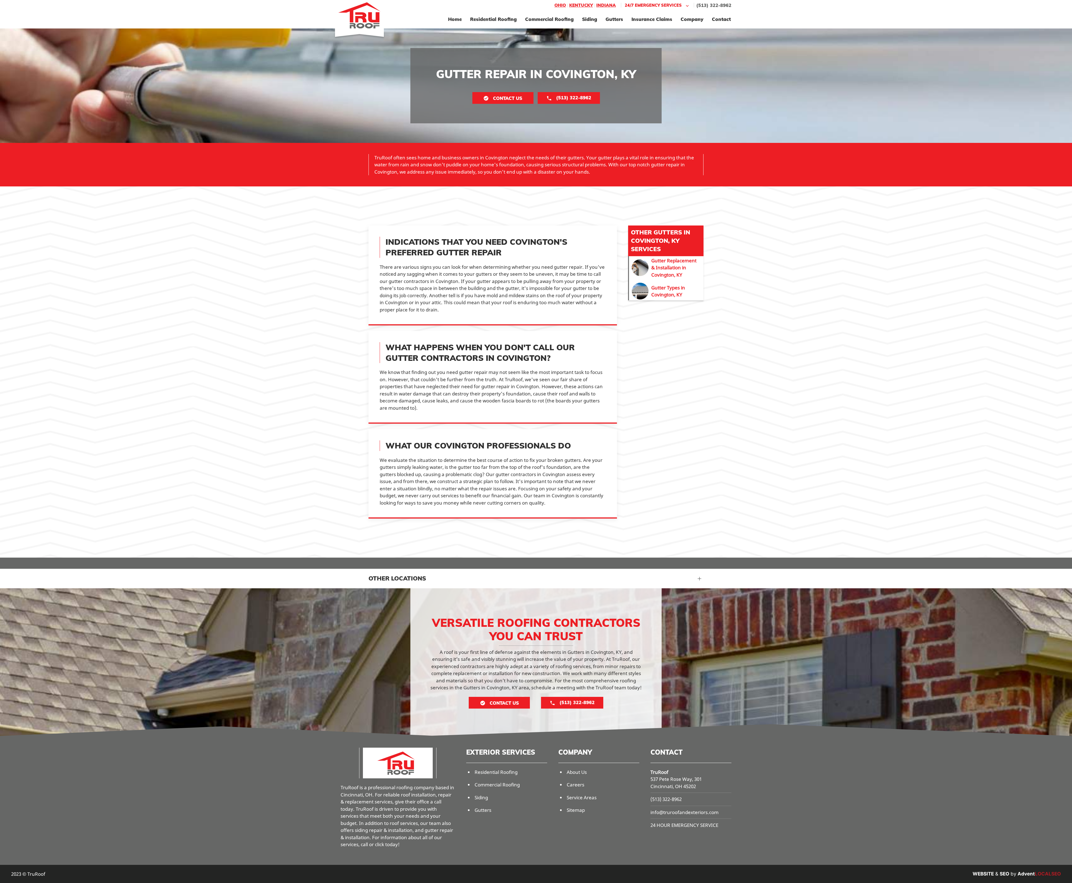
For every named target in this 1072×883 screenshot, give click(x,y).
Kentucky (581, 5)
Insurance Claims (651, 19)
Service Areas (582, 797)
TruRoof (659, 772)
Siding (589, 19)
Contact (721, 19)
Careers (575, 784)
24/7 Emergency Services (653, 5)
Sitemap (576, 810)
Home (455, 19)
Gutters (614, 19)
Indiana (606, 5)
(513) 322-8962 (713, 5)
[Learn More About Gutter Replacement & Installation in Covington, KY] (666, 267)
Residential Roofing (493, 19)
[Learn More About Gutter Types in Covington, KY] (666, 291)
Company (692, 19)
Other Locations (397, 578)
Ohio (560, 5)
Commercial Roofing (549, 19)
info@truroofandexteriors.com (684, 812)
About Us (577, 772)
